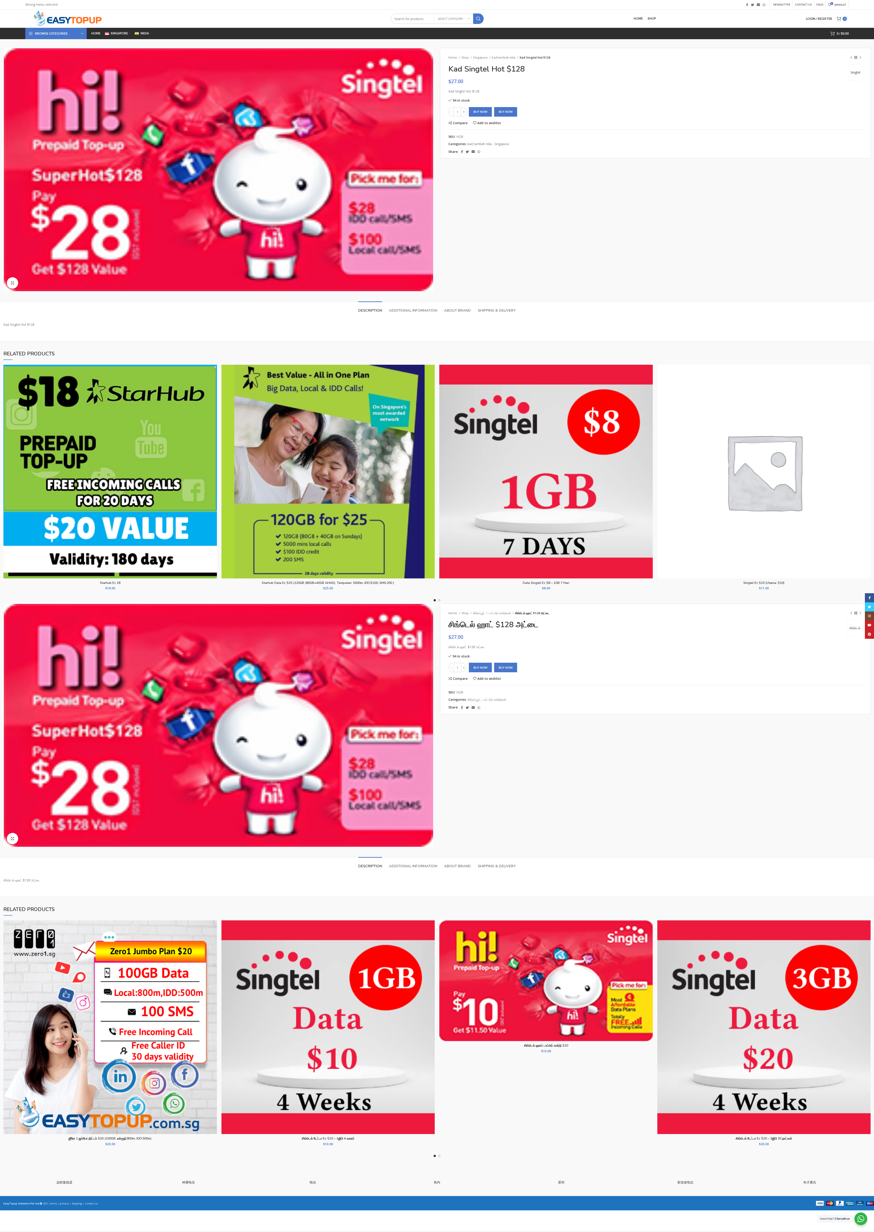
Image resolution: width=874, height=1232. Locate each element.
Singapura (480, 57)
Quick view (213, 393)
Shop (465, 57)
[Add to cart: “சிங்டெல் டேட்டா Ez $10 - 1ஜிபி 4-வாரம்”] (431, 938)
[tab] (370, 308)
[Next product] (860, 57)
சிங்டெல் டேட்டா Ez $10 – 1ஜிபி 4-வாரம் (328, 1138)
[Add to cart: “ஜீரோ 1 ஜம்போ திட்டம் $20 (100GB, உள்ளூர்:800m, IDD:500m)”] (213, 938)
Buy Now (480, 112)
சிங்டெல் (854, 628)
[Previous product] (851, 57)
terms (53, 1203)
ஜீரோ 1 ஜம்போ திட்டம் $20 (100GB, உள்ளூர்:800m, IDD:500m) (110, 1138)
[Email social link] (758, 5)
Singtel (855, 72)
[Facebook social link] (747, 5)
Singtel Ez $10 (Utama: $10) (764, 583)
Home (453, 57)
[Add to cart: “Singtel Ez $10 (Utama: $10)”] (867, 382)
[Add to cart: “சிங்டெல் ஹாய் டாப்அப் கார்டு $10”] (649, 938)
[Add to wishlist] (213, 372)
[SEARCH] (478, 18)
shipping (77, 1203)
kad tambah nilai (504, 57)
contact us (91, 1203)
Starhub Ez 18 (110, 583)
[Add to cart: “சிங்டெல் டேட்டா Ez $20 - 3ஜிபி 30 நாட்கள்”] (867, 938)
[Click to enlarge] (12, 283)
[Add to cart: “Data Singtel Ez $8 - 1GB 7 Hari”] (649, 382)
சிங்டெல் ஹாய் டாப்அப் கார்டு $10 (546, 1045)
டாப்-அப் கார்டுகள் (500, 613)
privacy (64, 1203)
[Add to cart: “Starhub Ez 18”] (213, 382)
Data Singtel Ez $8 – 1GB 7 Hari (546, 583)
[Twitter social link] (752, 5)
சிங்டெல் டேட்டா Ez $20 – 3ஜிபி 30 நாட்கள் (764, 1138)
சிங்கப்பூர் (479, 613)
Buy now (506, 112)
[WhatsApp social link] (764, 5)
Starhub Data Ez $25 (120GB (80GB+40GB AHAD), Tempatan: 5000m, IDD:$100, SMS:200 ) (328, 583)
